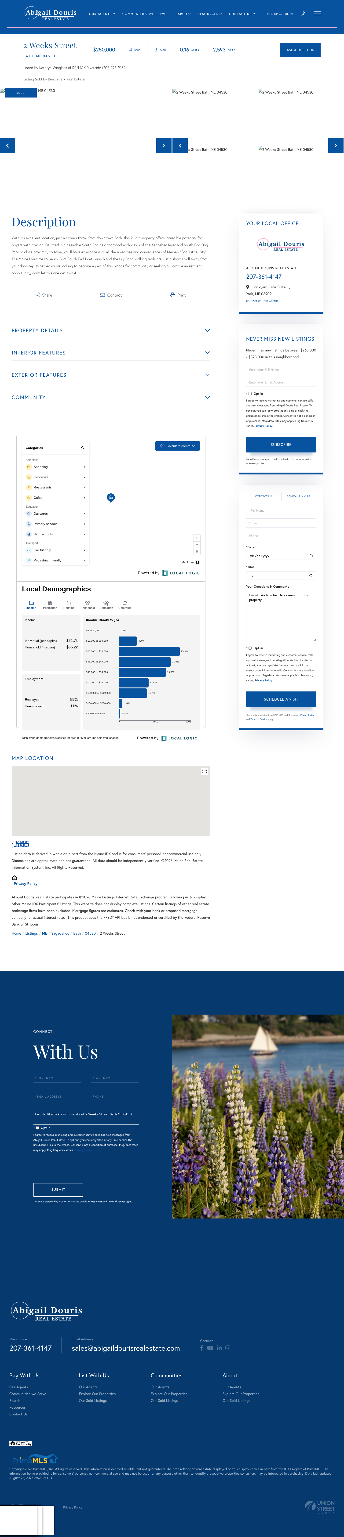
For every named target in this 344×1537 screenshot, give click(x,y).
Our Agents (270, 301)
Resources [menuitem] (208, 14)
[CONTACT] (300, 50)
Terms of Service (259, 719)
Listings (31, 933)
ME (44, 933)
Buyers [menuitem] (9, 1520)
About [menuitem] (9, 1514)
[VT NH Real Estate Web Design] (320, 1507)
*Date (250, 547)
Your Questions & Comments (267, 586)
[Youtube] (210, 1348)
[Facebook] (202, 1348)
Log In (288, 14)
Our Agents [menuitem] (100, 14)
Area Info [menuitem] (11, 1532)
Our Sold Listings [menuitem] (93, 1400)
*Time (250, 567)
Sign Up (272, 14)
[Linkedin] (219, 1348)
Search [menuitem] (180, 14)
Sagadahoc (60, 933)
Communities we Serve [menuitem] (144, 14)
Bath (77, 933)
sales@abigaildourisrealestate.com (126, 1348)
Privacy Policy (25, 883)
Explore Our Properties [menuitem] (97, 1393)
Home (16, 933)
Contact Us (253, 301)
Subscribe (281, 444)
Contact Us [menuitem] (240, 14)
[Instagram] (227, 1348)
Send (58, 1190)
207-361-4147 (264, 277)
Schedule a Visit (298, 496)
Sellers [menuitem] (9, 1526)
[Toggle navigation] (317, 13)
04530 (90, 933)
